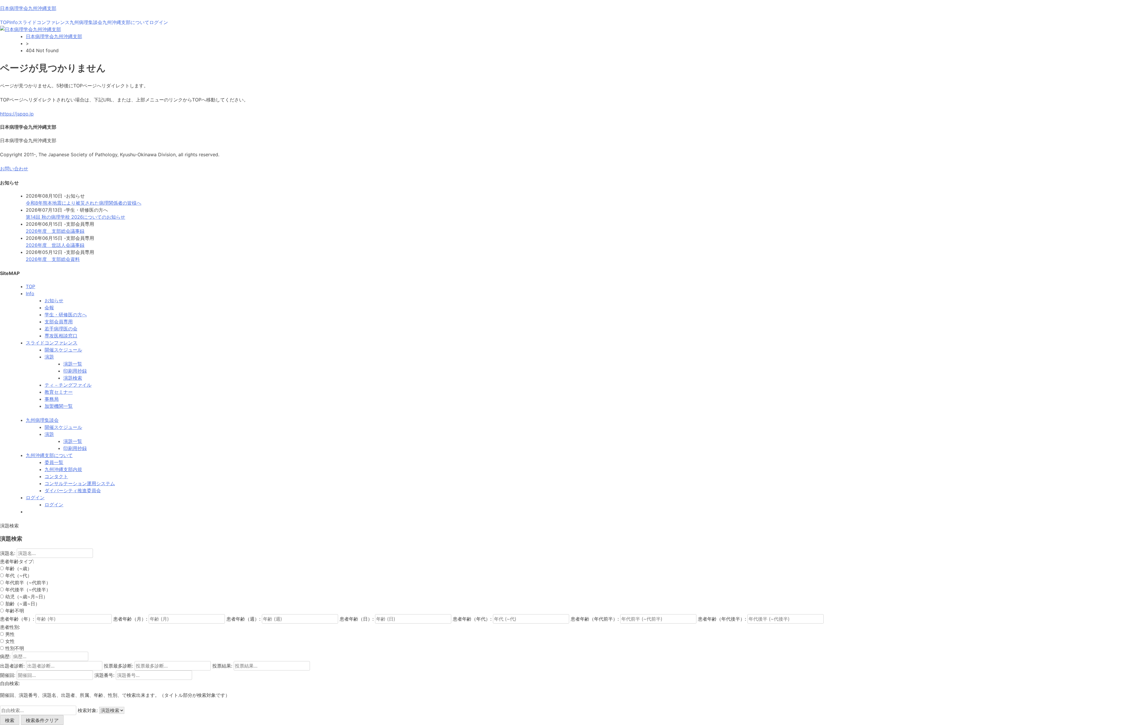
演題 (49, 357)
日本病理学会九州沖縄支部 (28, 8)
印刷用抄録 (75, 371)
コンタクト (56, 476)
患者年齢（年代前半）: (595, 619)
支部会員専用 (59, 322)
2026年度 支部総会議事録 (55, 231)
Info (13, 22)
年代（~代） (18, 575)
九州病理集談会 (85, 22)
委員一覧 (54, 462)
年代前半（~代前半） (27, 582)
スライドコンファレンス (43, 22)
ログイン (158, 22)
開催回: (7, 675)
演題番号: (104, 675)
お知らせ (54, 300)
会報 (49, 307)
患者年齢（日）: (357, 619)
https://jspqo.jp (17, 114)
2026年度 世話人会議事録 (55, 245)
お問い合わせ (14, 169)
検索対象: (88, 710)
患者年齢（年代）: (472, 619)
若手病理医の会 (61, 329)
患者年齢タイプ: (17, 561)
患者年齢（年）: (17, 619)
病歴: (5, 656)
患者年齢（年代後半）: (722, 619)
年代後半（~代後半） (27, 589)
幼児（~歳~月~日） (26, 597)
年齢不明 (14, 611)
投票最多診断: (118, 666)
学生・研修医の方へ (66, 314)
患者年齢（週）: (243, 619)
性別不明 (14, 648)
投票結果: (222, 666)
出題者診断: (12, 666)
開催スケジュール (63, 350)
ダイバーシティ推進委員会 (73, 490)
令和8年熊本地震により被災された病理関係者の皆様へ (83, 203)
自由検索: (10, 683)
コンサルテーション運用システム (80, 483)
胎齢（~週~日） (22, 604)
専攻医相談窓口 (61, 336)
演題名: (7, 553)
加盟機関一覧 (59, 406)
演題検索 (72, 378)
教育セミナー (59, 392)
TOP (4, 22)
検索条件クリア (42, 720)
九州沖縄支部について (125, 22)
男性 (9, 634)
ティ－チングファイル (68, 385)
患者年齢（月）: (130, 619)
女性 (9, 641)
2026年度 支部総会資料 (53, 259)
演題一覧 (72, 364)
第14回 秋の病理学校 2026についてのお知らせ (75, 217)
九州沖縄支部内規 (63, 469)
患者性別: (10, 627)
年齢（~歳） (18, 568)
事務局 (52, 399)
